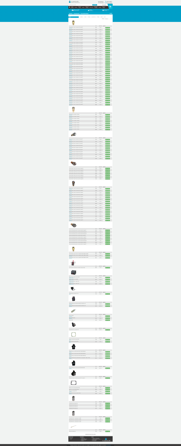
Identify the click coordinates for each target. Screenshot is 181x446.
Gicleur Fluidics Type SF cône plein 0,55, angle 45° (76, 201)
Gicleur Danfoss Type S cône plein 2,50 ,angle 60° (76, 90)
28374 (96, 85)
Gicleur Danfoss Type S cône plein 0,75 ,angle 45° (76, 34)
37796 (96, 168)
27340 (96, 403)
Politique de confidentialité (95, 438)
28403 (96, 102)
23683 (96, 203)
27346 (96, 406)
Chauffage (100, 7)
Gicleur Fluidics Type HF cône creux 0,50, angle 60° (76, 175)
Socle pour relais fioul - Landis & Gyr (74, 282)
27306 (96, 339)
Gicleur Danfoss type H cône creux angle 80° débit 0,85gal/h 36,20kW (78, 258)
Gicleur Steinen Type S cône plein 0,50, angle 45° (76, 139)
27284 (96, 281)
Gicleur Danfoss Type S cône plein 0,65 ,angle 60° (76, 69)
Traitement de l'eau (79, 7)
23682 (96, 199)
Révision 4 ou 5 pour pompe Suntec (74, 389)
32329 (96, 230)
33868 (96, 175)
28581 (96, 127)
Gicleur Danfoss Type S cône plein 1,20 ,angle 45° (76, 42)
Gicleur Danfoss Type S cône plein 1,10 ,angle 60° (76, 77)
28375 (96, 87)
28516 (96, 255)
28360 (96, 27)
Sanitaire (83, 7)
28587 (96, 114)
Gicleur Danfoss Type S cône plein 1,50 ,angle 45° (76, 48)
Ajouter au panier (108, 27)
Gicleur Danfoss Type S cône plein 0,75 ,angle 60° (76, 71)
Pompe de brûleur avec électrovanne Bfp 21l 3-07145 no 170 (77, 306)
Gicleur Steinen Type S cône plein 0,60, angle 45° (76, 141)
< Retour (110, 13)
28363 (96, 29)
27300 (96, 329)
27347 (96, 408)
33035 (96, 173)
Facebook (71, 438)
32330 (96, 242)
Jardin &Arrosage (72, 7)
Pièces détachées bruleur (84, 13)
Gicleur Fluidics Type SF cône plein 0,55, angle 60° (76, 203)
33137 (96, 235)
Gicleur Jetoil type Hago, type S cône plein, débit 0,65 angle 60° (78, 240)
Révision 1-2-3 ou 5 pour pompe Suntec (74, 387)
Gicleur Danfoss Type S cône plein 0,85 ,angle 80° (76, 104)
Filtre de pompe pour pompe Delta (73, 342)
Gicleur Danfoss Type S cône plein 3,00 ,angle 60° (76, 92)
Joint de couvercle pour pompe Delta (74, 339)
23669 (96, 201)
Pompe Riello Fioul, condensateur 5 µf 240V (75, 421)
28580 (96, 129)
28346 (96, 44)
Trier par (103, 18)
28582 (96, 125)
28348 (96, 48)
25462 (96, 318)
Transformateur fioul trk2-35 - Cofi (73, 294)
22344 (96, 141)
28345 (96, 40)
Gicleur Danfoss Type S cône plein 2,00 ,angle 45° (76, 52)
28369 (96, 77)
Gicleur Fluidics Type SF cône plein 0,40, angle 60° (76, 191)
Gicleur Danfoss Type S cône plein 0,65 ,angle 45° (76, 32)
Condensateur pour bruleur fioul (73, 403)
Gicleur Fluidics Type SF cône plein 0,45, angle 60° (76, 195)
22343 (96, 139)
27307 (96, 341)
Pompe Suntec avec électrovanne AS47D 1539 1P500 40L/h (77, 354)
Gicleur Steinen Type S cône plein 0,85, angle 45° (76, 146)
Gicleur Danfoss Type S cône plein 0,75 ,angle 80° (76, 102)
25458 (96, 391)
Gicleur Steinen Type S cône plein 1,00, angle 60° (76, 158)
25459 (96, 393)
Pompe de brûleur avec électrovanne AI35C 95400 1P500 (77, 368)
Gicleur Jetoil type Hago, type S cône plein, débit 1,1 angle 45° (77, 237)
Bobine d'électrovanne (72, 318)
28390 (96, 71)
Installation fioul (76, 13)
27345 (96, 421)
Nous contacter (94, 440)
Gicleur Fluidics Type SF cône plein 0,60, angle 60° (76, 207)
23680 (96, 190)
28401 (96, 98)
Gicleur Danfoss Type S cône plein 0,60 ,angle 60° (76, 67)
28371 (96, 81)
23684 (96, 207)
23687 (96, 220)
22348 (96, 158)
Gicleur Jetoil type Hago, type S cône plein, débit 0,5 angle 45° (77, 230)
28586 (96, 116)
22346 (96, 143)
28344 (96, 38)
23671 (96, 209)
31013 (96, 387)
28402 (96, 100)
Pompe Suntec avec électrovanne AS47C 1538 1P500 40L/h (77, 352)
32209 (96, 42)
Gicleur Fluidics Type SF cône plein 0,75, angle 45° (76, 214)
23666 (96, 188)
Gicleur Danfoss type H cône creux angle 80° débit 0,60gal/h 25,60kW (78, 253)
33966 (96, 237)
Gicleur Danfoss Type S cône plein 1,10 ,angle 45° (76, 40)
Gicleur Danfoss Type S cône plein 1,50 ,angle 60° (76, 83)
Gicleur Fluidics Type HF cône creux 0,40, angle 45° (76, 168)
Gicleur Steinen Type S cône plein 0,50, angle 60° (76, 150)
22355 (96, 154)
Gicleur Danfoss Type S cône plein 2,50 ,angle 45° (76, 57)
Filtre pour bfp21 (71, 316)
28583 (96, 123)
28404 (96, 104)
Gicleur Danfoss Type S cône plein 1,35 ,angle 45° (76, 46)
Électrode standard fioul (72, 431)
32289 (96, 79)
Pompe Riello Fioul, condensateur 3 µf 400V (75, 418)
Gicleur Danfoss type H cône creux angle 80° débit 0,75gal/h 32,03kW (78, 255)
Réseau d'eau (91, 7)
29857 (96, 267)
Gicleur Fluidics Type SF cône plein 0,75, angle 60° (76, 216)
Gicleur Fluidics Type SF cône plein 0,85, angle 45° (76, 218)
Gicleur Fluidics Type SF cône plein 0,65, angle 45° (76, 210)
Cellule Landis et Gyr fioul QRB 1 (73, 279)
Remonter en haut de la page (90, 434)
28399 (96, 96)
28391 (96, 73)
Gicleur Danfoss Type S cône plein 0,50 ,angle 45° (76, 27)
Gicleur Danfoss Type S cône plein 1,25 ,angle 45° (76, 44)
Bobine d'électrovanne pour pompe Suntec (75, 393)
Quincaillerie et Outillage (96, 7)
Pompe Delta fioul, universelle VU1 (74, 329)
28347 (96, 46)
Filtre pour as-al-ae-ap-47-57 (73, 391)
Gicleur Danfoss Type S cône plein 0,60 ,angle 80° (76, 98)
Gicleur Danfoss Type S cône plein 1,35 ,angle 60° (76, 81)
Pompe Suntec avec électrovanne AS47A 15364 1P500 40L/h (77, 356)
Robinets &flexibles (103, 7)
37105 (96, 178)
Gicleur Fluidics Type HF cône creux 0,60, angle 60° (76, 178)
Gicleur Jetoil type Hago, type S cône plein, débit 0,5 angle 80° (77, 242)
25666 (96, 368)
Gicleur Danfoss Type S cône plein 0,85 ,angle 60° (76, 73)
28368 (96, 75)
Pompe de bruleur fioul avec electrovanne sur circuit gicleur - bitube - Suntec (79, 358)
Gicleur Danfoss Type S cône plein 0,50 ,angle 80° (76, 96)
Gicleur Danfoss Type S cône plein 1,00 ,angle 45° (76, 38)
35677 (96, 240)
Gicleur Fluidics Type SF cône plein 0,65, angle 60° (76, 212)
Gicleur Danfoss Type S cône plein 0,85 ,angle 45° (76, 36)
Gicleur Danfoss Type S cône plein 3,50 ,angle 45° (76, 61)
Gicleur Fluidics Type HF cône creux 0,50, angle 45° (76, 173)
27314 (96, 431)
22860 (96, 351)
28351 (96, 54)
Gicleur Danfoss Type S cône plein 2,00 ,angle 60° (76, 85)
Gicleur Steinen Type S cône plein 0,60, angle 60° (76, 152)
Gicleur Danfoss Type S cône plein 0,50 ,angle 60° (76, 65)
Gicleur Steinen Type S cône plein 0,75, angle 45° (76, 144)
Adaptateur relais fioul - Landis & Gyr (74, 284)
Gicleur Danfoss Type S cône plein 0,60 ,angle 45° (76, 30)
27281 (96, 277)
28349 (96, 50)
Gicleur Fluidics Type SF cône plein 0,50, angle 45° (76, 197)
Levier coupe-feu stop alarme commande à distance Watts (77, 267)
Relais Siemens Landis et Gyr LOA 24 (74, 277)
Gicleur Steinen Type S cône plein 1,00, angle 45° (76, 148)
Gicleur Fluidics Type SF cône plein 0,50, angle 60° (76, 199)
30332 (96, 233)
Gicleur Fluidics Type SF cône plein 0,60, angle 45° (76, 205)
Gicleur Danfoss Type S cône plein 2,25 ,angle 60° (76, 88)
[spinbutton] (104, 27)
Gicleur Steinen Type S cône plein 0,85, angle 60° (76, 156)
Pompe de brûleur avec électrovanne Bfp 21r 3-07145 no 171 (77, 304)
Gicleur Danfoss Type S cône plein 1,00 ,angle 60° (76, 75)
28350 (96, 52)
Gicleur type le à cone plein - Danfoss (74, 114)
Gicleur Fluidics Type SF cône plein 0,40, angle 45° (76, 188)
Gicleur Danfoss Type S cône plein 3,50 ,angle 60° (76, 94)
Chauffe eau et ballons (87, 7)
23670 (96, 205)
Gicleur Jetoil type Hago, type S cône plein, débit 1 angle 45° (77, 235)
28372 (96, 83)
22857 (96, 279)
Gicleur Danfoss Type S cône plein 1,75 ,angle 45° (76, 50)
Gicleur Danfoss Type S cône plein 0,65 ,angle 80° (76, 100)
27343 (96, 418)
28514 (96, 253)
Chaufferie (75, 7)
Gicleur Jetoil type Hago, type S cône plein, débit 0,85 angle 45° (78, 233)
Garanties (82, 440)
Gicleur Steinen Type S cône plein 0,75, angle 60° (76, 154)
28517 (96, 257)
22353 (96, 152)
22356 (96, 156)
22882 (96, 283)
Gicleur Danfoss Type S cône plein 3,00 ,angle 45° (76, 59)
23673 (96, 218)
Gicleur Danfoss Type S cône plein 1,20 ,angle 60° (76, 79)
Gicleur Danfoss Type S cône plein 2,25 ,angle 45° (76, 55)
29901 (96, 389)
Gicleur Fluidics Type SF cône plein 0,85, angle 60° (76, 220)
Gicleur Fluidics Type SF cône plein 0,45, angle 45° (76, 193)
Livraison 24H (83, 438)
